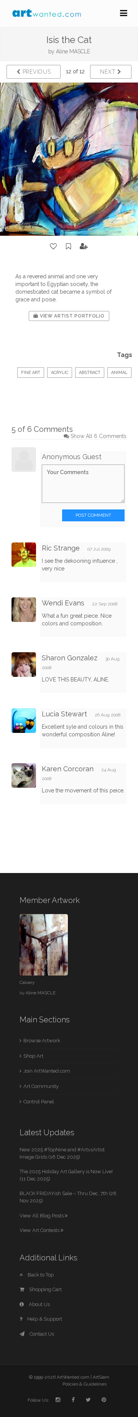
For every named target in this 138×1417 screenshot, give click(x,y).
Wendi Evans (63, 603)
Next (108, 72)
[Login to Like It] (53, 246)
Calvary (27, 982)
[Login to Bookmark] (68, 246)
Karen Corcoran (68, 769)
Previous (36, 72)
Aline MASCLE (73, 51)
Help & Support (44, 1319)
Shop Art (33, 1056)
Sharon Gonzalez (69, 658)
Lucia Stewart (64, 714)
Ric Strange (61, 548)
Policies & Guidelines (84, 1384)
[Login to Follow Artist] (84, 246)
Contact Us (41, 1334)
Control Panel (38, 1101)
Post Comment (93, 515)
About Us (39, 1304)
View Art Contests (40, 1230)
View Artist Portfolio (71, 316)
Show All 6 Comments (99, 436)
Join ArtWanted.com (46, 1071)
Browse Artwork (41, 1040)
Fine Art (30, 372)
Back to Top (40, 1275)
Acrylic (59, 372)
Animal (119, 372)
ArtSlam (101, 1377)
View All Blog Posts (42, 1216)
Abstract (89, 372)
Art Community (41, 1086)
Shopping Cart (45, 1289)
